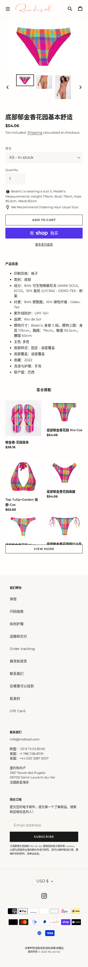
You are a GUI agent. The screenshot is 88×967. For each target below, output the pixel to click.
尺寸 (8, 148)
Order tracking (22, 649)
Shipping (34, 132)
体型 (13, 599)
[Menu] (8, 8)
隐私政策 (50, 948)
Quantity (11, 170)
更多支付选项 (44, 244)
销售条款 (40, 948)
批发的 (15, 698)
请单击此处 (33, 853)
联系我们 (16, 673)
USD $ (42, 881)
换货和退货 (18, 661)
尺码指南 (16, 611)
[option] (24, 80)
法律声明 (29, 948)
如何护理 (16, 624)
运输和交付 (18, 636)
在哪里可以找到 (22, 686)
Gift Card (17, 711)
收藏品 (60, 948)
